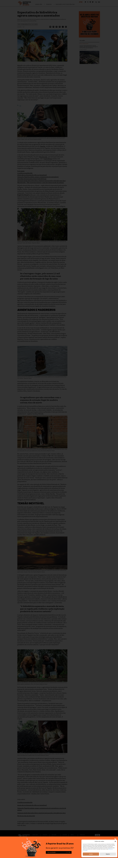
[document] (59, 429)
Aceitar (91, 854)
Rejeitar (108, 854)
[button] (115, 841)
